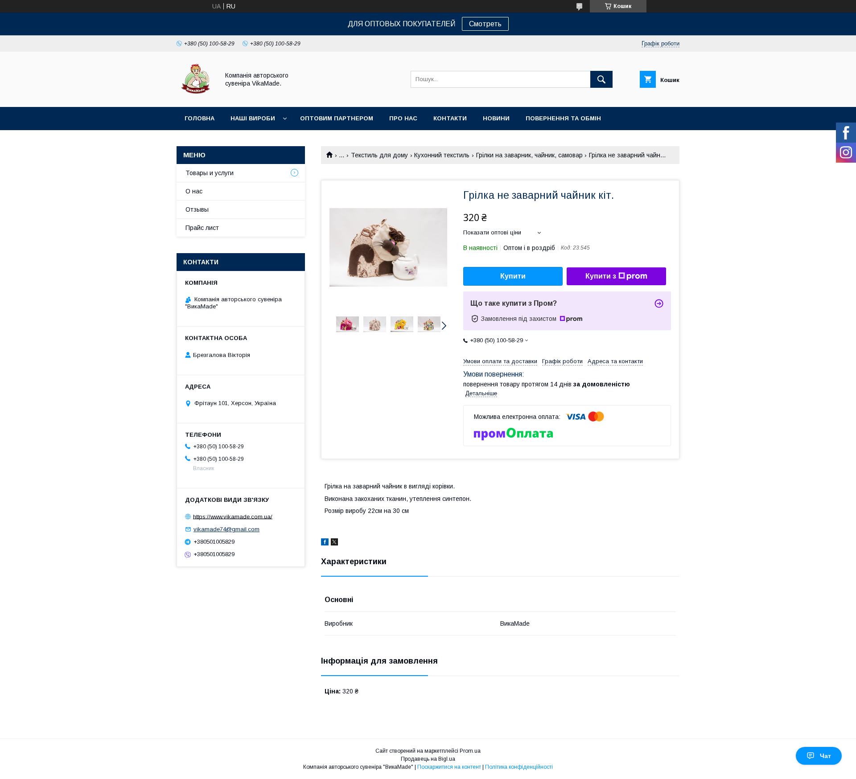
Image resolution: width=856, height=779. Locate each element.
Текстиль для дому (379, 155)
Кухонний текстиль (441, 155)
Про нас (403, 118)
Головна (199, 118)
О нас (193, 191)
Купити (513, 276)
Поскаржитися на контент (449, 767)
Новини (496, 118)
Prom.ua (470, 751)
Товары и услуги (209, 172)
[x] (334, 543)
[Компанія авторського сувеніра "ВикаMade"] (195, 95)
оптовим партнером (336, 118)
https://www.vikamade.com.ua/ (232, 516)
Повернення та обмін (563, 118)
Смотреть (485, 24)
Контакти (450, 118)
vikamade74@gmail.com (226, 529)
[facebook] (325, 543)
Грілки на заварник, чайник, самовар (529, 155)
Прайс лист (202, 227)
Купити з (600, 276)
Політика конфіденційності (519, 767)
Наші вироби (252, 118)
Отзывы (197, 209)
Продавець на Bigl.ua (428, 759)
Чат (825, 755)
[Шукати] (601, 79)
